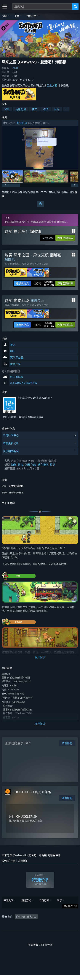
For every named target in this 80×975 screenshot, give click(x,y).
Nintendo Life (16, 492)
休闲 (56, 109)
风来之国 (52, 85)
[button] (7, 16)
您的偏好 (22, 860)
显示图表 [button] (68, 906)
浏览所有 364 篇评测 (40, 944)
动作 (45, 109)
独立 (34, 109)
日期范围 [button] (44, 900)
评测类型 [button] (8, 900)
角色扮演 (20, 109)
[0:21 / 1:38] (40, 147)
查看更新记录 (11, 443)
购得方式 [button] (26, 900)
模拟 (52, 464)
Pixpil (15, 67)
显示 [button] (59, 900)
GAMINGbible (16, 486)
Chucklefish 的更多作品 (32, 792)
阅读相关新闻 (11, 451)
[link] (43, 283)
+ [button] (66, 109)
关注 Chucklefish (23, 816)
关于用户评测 (8, 860)
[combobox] (42, 6)
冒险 (6, 109)
